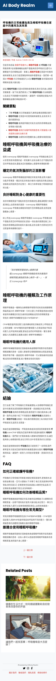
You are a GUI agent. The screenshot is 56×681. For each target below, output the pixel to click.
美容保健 (6, 60)
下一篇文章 (28, 557)
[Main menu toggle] (50, 5)
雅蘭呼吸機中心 (26, 65)
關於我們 (13, 672)
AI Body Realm (19, 5)
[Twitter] (24, 668)
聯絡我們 (22, 672)
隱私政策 (32, 672)
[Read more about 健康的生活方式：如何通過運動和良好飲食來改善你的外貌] (28, 588)
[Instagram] (28, 668)
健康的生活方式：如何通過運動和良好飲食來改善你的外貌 (28, 605)
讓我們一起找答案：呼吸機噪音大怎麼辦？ (26, 643)
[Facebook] (32, 668)
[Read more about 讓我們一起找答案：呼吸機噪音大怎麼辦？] (28, 626)
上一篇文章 (28, 550)
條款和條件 (42, 672)
